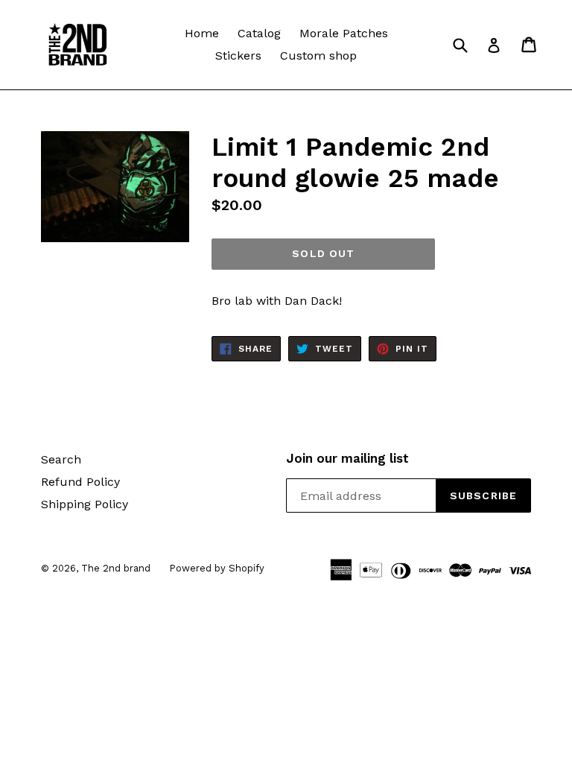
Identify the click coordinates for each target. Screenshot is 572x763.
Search (61, 459)
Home (202, 33)
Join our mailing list (347, 458)
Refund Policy (80, 482)
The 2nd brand (115, 568)
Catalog (259, 33)
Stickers (238, 55)
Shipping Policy (84, 504)
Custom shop (318, 55)
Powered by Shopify (216, 568)
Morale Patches (343, 33)
